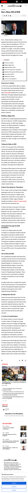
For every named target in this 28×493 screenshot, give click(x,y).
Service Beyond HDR (9, 74)
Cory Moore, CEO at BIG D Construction (8, 428)
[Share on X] (4, 16)
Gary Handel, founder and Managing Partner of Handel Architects (11, 441)
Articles (6, 385)
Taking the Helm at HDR (9, 67)
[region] (14, 482)
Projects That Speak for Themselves (12, 69)
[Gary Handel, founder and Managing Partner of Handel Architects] (23, 441)
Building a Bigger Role (9, 65)
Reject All (14, 490)
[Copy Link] (8, 16)
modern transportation (20, 201)
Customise (14, 486)
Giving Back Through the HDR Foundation (14, 72)
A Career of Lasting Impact (10, 78)
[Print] (10, 16)
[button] (4, 2)
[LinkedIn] (14, 410)
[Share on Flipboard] (6, 16)
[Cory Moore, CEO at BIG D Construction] (23, 428)
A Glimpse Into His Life (9, 76)
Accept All (14, 483)
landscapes (8, 92)
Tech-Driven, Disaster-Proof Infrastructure (13, 391)
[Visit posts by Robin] (2, 18)
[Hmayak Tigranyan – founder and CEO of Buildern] (23, 447)
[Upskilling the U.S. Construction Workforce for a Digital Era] (14, 373)
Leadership (3, 9)
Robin (3, 385)
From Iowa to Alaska (8, 62)
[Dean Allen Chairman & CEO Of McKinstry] (23, 434)
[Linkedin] (16, 1)
